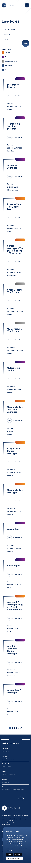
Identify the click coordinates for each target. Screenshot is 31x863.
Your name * (5, 748)
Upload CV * (5, 779)
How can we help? (6, 787)
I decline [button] (17, 854)
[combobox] (14, 39)
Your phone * (5, 763)
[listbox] (15, 775)
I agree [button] (9, 854)
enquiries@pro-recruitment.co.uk (11, 823)
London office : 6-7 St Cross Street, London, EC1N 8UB (15, 816)
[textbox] (14, 39)
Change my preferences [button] (14, 858)
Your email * (5, 756)
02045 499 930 (6, 825)
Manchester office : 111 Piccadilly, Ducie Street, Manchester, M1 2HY (14, 820)
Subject (4, 771)
